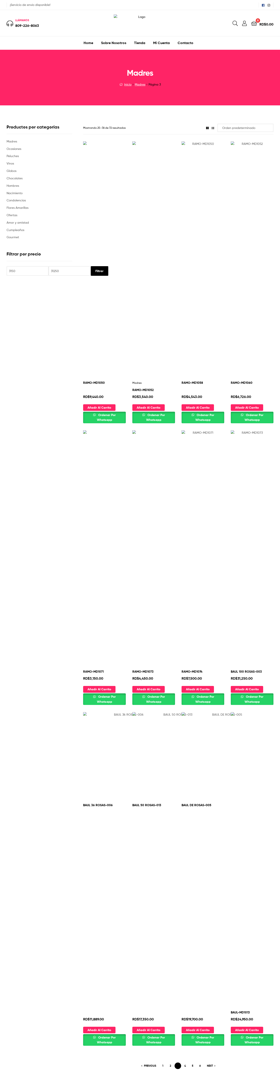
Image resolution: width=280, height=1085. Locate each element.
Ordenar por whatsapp (106, 417)
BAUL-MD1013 (240, 1012)
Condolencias (16, 200)
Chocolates (15, 178)
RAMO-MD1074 (192, 672)
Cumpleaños (15, 230)
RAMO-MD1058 (192, 383)
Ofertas (12, 215)
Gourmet (13, 237)
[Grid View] (207, 127)
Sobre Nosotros (113, 43)
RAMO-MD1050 (94, 383)
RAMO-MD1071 (93, 672)
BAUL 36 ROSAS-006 (98, 805)
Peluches (13, 156)
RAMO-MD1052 (143, 390)
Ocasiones (14, 149)
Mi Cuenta (161, 43)
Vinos (10, 163)
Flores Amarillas (17, 207)
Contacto (185, 43)
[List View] (212, 127)
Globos (11, 171)
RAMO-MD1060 (241, 383)
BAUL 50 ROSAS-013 (146, 805)
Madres (140, 84)
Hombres (13, 185)
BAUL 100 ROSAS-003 (246, 672)
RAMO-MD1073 (143, 672)
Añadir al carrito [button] (99, 408)
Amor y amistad (18, 222)
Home (88, 43)
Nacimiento (15, 193)
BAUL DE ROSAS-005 (196, 805)
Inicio (127, 84)
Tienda (139, 43)
